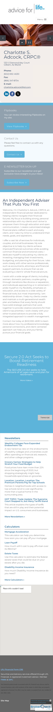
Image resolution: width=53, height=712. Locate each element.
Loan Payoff (11, 542)
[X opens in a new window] (18, 94)
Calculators (12, 526)
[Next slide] (50, 38)
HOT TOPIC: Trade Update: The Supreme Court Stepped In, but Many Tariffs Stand (26, 500)
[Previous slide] (3, 38)
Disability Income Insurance (19, 567)
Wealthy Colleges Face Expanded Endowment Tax (22, 444)
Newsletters (12, 438)
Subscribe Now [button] (15, 182)
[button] (42, 19)
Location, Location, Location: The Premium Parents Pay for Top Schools (25, 481)
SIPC (11, 680)
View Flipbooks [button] (15, 126)
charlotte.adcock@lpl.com (17, 87)
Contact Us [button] (13, 154)
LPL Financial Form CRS (12, 669)
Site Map (5, 700)
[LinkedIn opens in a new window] (6, 94)
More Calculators (14, 580)
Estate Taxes (11, 553)
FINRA (4, 680)
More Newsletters (15, 516)
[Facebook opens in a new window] (12, 94)
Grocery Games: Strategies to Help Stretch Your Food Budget (23, 463)
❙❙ (29, 42)
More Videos (26, 380)
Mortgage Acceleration (17, 532)
